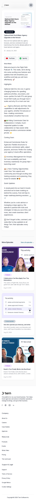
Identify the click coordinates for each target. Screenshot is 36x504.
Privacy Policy (6, 478)
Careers (4, 422)
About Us (4, 418)
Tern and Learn (6, 459)
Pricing (4, 454)
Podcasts (4, 442)
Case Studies (6, 427)
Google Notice (6, 482)
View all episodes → (27, 242)
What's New (5, 450)
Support (4, 469)
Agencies (4, 431)
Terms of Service (7, 474)
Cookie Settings (6, 487)
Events (4, 446)
